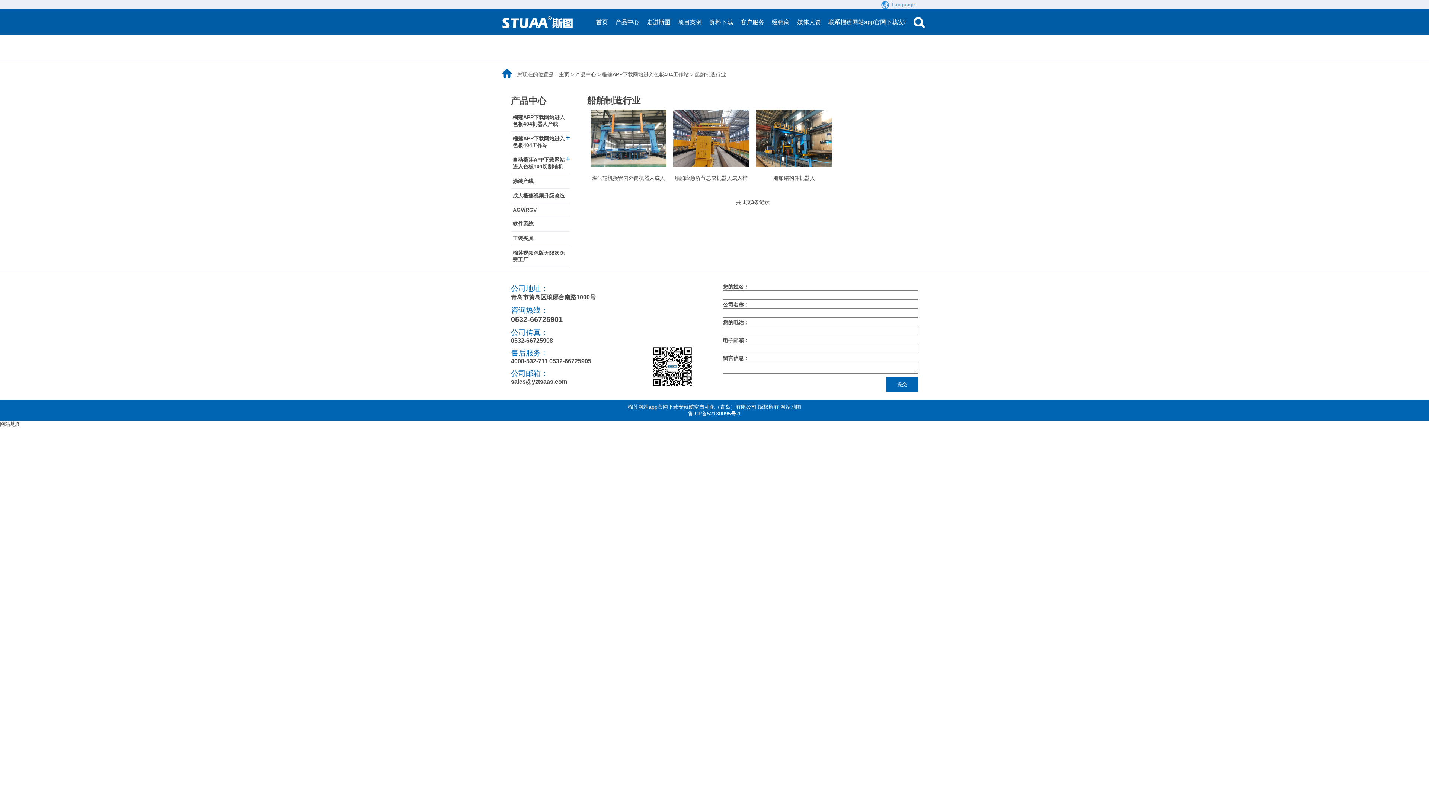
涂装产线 (523, 181)
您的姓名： (736, 287)
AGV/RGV (525, 210)
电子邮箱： (736, 340)
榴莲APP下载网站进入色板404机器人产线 (539, 120)
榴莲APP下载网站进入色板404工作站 (645, 74)
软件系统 (523, 224)
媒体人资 (809, 22)
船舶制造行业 (710, 74)
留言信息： (736, 358)
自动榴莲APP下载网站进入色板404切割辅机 (539, 163)
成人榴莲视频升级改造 (539, 195)
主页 (564, 74)
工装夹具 (523, 238)
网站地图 (790, 407)
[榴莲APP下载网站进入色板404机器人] (539, 22)
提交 (902, 384)
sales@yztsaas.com (539, 382)
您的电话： (736, 322)
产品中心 (585, 74)
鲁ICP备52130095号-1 (714, 414)
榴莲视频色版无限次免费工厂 (539, 256)
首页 (602, 22)
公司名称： (736, 304)
